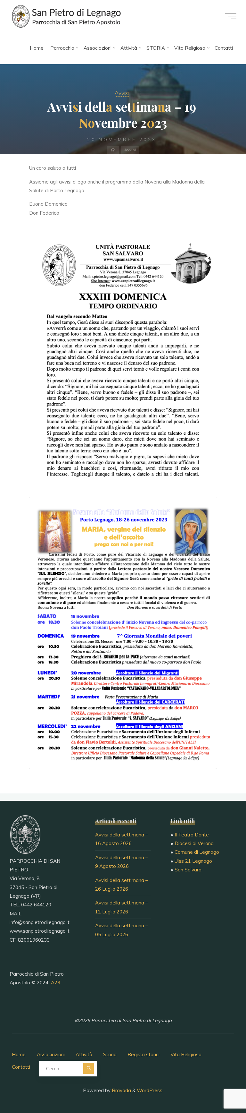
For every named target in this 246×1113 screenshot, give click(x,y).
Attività (84, 1054)
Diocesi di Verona (194, 843)
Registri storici (143, 1054)
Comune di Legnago (197, 852)
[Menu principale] (230, 16)
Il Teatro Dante (192, 835)
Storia (110, 1054)
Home (19, 1054)
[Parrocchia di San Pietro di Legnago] (66, 16)
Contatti (21, 1067)
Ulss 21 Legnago (193, 861)
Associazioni (51, 1054)
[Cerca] (88, 1068)
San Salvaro (188, 870)
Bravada (121, 1090)
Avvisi (122, 93)
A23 (55, 983)
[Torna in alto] (221, 1088)
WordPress (149, 1090)
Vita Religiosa (185, 1054)
